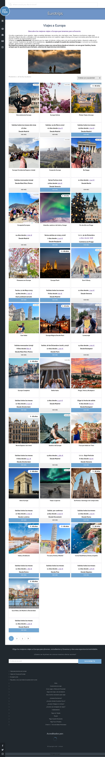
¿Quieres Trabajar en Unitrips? (55, 704)
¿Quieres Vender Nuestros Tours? (55, 701)
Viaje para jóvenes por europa (18, 671)
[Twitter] (3, 750)
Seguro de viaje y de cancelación (56, 692)
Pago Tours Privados (55, 721)
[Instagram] (3, 754)
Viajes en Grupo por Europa (17, 674)
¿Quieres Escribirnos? (56, 698)
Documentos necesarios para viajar (55, 694)
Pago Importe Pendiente (55, 719)
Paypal (56, 716)
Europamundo (14, 677)
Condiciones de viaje (56, 686)
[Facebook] (3, 746)
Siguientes (28, 638)
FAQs (55, 683)
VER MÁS (24, 135)
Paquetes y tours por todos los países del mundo (23, 680)
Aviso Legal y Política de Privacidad (55, 689)
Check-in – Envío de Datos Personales (55, 724)
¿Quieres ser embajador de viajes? (55, 707)
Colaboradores (56, 709)
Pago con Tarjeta (55, 713)
